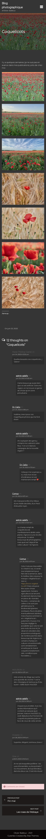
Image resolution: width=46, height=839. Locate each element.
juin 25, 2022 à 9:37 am (20, 496)
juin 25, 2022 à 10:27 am (24, 523)
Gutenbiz (11, 836)
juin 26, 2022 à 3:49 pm (20, 737)
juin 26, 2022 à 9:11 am (27, 561)
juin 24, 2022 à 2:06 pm (20, 410)
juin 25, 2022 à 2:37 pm (20, 672)
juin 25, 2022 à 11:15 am (27, 467)
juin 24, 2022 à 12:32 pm (20, 354)
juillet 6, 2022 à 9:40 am (20, 759)
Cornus (15, 493)
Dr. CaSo (16, 407)
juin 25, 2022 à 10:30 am (24, 436)
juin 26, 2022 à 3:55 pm (24, 701)
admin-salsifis (22, 376)
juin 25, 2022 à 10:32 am (24, 378)
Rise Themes (33, 836)
